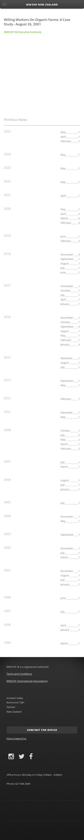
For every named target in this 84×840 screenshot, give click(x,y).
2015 (7, 357)
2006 (7, 479)
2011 (7, 412)
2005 (7, 502)
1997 (7, 611)
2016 (7, 317)
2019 (7, 236)
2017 (7, 285)
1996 (7, 624)
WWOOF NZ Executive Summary (22, 32)
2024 (7, 154)
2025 (7, 131)
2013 (7, 380)
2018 (7, 254)
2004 (7, 516)
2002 (7, 547)
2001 (7, 570)
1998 (7, 597)
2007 (7, 461)
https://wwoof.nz (16, 738)
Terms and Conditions (19, 674)
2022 (7, 181)
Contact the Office (42, 730)
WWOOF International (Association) (27, 681)
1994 (7, 643)
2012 (7, 398)
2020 (7, 208)
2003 (7, 534)
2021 (7, 195)
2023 (7, 168)
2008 (7, 430)
